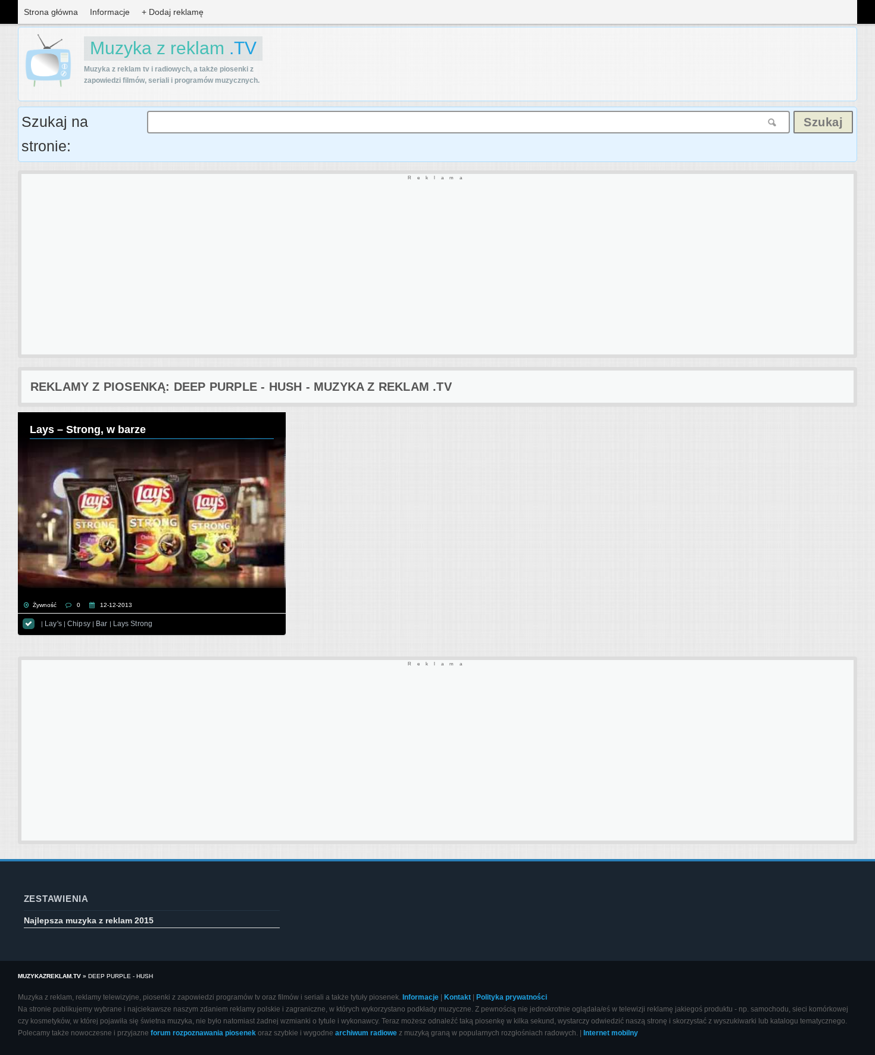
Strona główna (51, 12)
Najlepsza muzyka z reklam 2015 (89, 920)
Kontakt (457, 997)
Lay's (53, 624)
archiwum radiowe (366, 1033)
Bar (101, 624)
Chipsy (78, 624)
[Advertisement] (378, 265)
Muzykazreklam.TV (49, 976)
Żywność (45, 605)
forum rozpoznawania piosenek (203, 1033)
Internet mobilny (610, 1033)
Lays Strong (132, 624)
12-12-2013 (116, 605)
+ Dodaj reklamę (173, 12)
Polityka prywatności (511, 997)
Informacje (110, 12)
